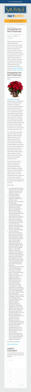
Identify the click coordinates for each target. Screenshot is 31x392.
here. (18, 341)
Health (13, 24)
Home (8, 24)
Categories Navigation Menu (16, 21)
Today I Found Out (18, 70)
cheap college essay (12, 344)
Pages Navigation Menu (16, 1)
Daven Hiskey (16, 68)
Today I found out (12, 99)
